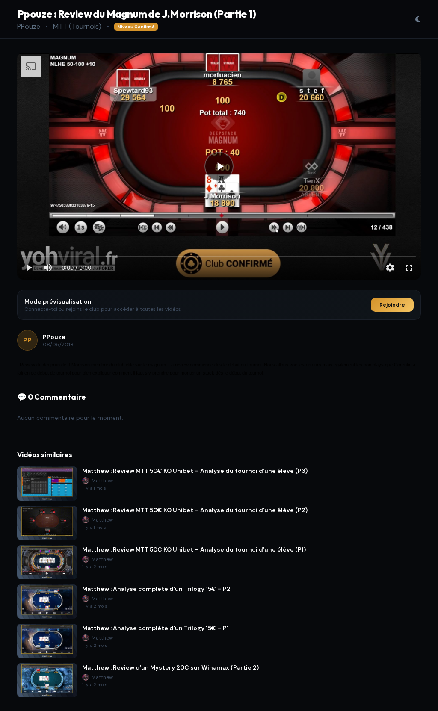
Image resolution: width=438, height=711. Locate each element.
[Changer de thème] (418, 19)
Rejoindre (392, 304)
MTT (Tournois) (77, 26)
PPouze (28, 26)
